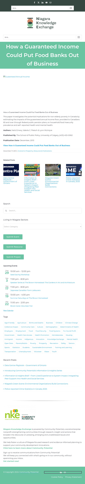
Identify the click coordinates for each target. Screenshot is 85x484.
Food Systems (54, 331)
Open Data (9, 343)
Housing (69, 335)
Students (26, 347)
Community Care (27, 327)
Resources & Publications (43, 151)
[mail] (65, 472)
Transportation (10, 352)
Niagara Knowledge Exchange (17, 429)
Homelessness (57, 335)
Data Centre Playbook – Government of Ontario (10, 180)
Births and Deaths (36, 323)
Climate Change (71, 323)
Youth (54, 352)
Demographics (51, 327)
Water (46, 352)
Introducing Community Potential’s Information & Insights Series (33, 371)
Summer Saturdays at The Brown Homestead (29, 298)
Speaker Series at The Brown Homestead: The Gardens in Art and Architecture (42, 282)
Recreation (54, 343)
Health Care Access (24, 335)
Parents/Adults (21, 343)
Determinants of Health (69, 327)
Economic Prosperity (25, 151)
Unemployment (25, 352)
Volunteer (38, 352)
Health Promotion (42, 335)
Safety (63, 343)
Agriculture (21, 323)
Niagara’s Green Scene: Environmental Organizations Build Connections (52, 182)
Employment (21, 331)
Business (49, 323)
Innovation (40, 339)
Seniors (71, 343)
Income (19, 339)
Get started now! (11, 461)
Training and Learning (63, 347)
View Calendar (8, 310)
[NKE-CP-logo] (20, 406)
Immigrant (9, 339)
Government (9, 335)
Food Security (41, 331)
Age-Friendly (9, 323)
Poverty (33, 343)
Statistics (16, 347)
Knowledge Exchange (55, 339)
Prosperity (43, 343)
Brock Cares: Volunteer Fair (21, 306)
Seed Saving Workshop (19, 275)
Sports (7, 347)
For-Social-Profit (69, 331)
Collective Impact (11, 327)
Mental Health (72, 339)
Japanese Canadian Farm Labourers (25, 290)
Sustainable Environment (42, 347)
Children (59, 323)
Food (31, 331)
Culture (40, 327)
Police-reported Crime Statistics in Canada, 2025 (73, 180)
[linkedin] (61, 472)
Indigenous (29, 339)
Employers (9, 331)
